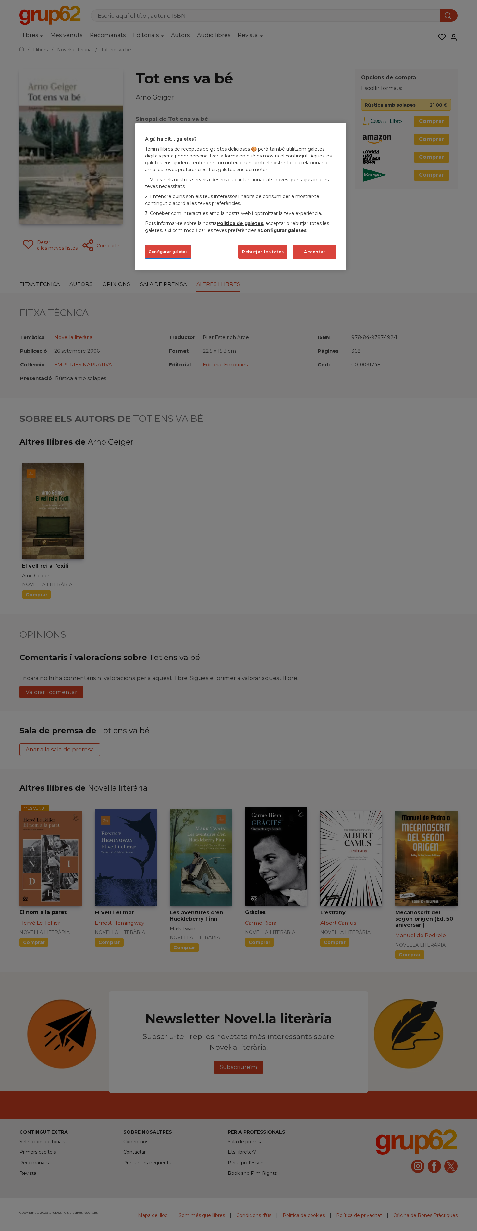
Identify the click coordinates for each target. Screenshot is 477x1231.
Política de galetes (240, 223)
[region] (240, 196)
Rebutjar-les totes (263, 251)
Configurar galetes (168, 251)
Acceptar (314, 251)
